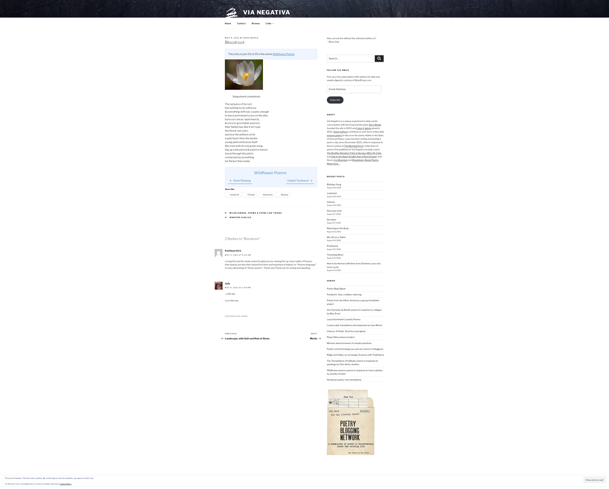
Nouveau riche (334, 210)
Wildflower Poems (284, 54)
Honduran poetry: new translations (344, 379)
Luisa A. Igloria (364, 128)
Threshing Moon (335, 254)
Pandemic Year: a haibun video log (344, 294)
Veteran (331, 202)
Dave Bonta (251, 38)
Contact (241, 23)
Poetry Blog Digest (336, 288)
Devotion (331, 219)
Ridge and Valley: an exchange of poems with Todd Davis (355, 354)
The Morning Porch (353, 146)
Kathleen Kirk (233, 250)
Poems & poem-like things (265, 213)
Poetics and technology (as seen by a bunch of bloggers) (355, 349)
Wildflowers (238, 213)
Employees (332, 245)
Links (268, 23)
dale (227, 283)
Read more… (333, 163)
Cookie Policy (66, 484)
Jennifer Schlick (240, 217)
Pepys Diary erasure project (341, 337)
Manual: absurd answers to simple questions (349, 343)
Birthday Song (334, 184)
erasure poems (334, 135)
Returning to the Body (338, 228)
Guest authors (340, 131)
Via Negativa (266, 12)
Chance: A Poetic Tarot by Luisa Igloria (346, 331)
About (228, 23)
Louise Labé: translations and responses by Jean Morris (354, 325)
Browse (256, 23)
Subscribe (335, 99)
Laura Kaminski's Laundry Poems (343, 319)
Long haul (332, 193)
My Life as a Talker (336, 237)
